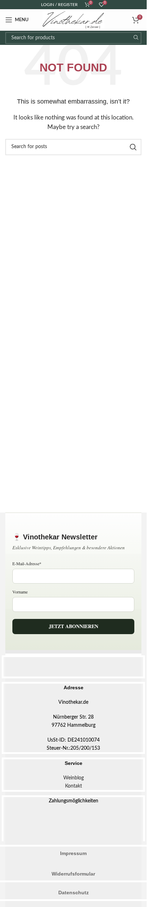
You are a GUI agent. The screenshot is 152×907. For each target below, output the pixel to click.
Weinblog (73, 778)
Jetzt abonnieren (73, 626)
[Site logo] (73, 19)
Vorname (20, 592)
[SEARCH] (135, 38)
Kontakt (73, 786)
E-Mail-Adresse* (26, 563)
